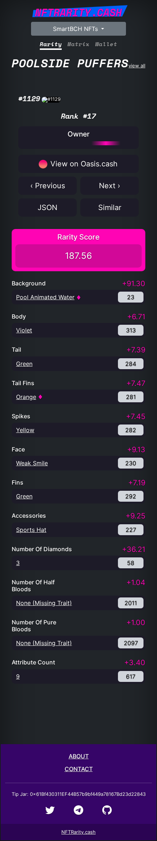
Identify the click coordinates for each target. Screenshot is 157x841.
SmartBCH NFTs (76, 28)
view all (78, 63)
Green (24, 363)
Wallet (106, 44)
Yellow (25, 430)
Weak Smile (32, 463)
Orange (26, 396)
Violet (24, 330)
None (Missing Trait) (44, 603)
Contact (79, 769)
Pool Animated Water (45, 297)
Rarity (51, 44)
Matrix (78, 44)
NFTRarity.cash (78, 832)
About (79, 756)
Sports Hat (31, 529)
